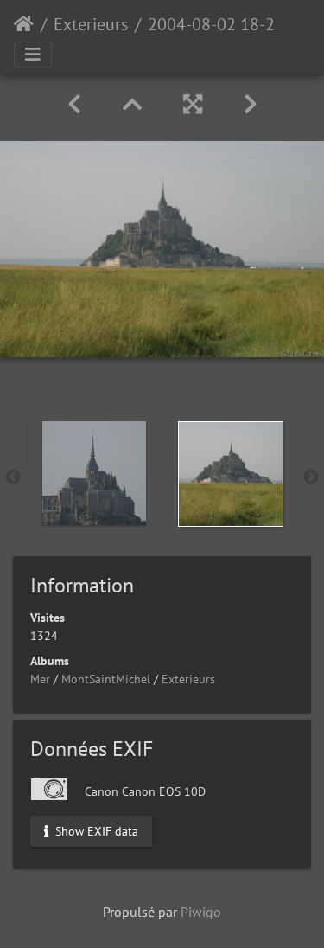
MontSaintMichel (105, 679)
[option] (94, 473)
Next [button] (311, 477)
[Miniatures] (132, 104)
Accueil (24, 24)
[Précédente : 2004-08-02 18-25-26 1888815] (74, 104)
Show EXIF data (95, 830)
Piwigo (201, 911)
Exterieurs (91, 24)
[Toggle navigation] (33, 54)
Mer (40, 679)
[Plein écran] (192, 104)
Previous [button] (13, 477)
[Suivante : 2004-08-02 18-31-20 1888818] (250, 104)
